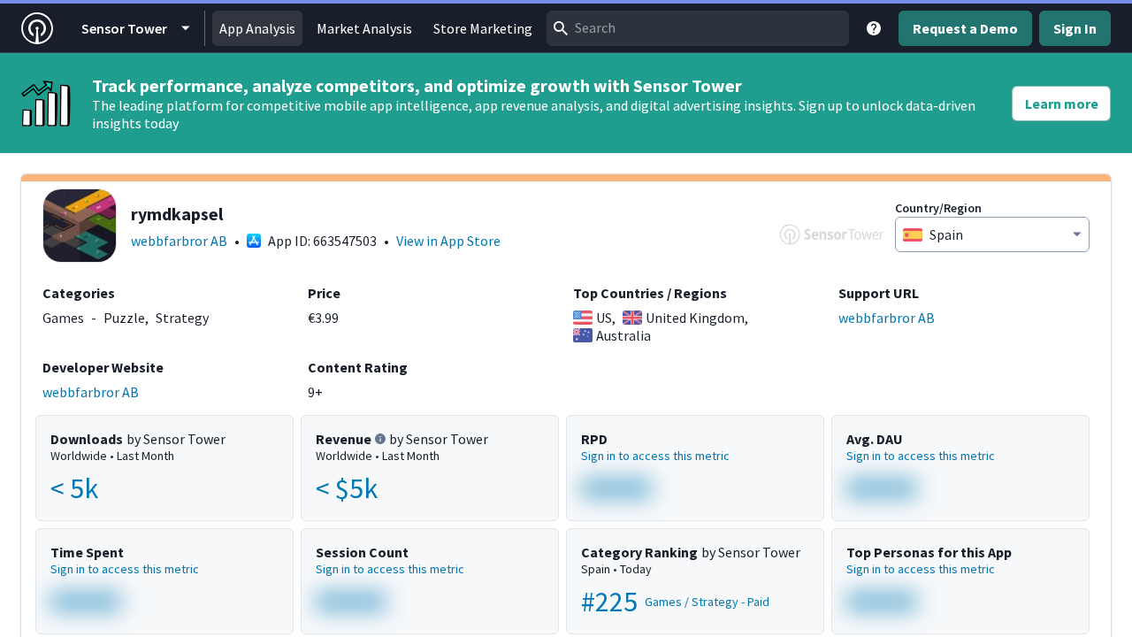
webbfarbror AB (179, 240)
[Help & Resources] (873, 28)
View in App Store (448, 240)
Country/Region (938, 208)
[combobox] (698, 28)
